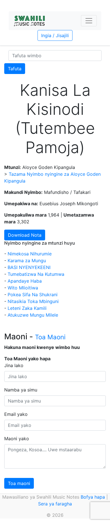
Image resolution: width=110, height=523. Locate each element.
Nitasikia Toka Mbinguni (33, 301)
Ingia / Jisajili (55, 35)
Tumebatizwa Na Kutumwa (36, 274)
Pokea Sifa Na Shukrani (33, 294)
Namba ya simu (20, 390)
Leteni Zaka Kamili (27, 308)
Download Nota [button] (24, 235)
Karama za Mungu (27, 260)
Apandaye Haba (25, 281)
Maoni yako (16, 438)
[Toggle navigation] (89, 20)
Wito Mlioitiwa (23, 288)
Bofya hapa (93, 497)
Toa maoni (19, 483)
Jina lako (13, 365)
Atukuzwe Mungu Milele (33, 315)
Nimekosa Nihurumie (30, 254)
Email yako (16, 414)
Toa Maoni (50, 337)
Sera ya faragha (55, 504)
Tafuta (14, 68)
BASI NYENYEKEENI (29, 267)
